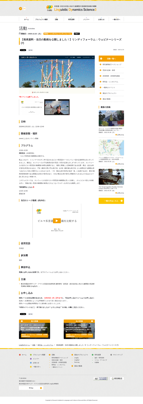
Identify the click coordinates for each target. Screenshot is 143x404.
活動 (53, 355)
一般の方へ (37, 367)
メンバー (36, 359)
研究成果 (98, 355)
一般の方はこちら (111, 201)
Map (31, 388)
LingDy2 (76, 360)
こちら (30, 187)
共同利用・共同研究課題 (59, 362)
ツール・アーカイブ (101, 360)
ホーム (24, 355)
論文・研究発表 (99, 357)
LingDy (76, 357)
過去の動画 (78, 366)
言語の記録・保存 (57, 360)
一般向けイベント (57, 367)
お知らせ (36, 363)
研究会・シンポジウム (58, 365)
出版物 (97, 362)
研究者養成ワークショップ (60, 357)
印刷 (31, 50)
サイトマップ (118, 355)
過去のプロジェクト (81, 355)
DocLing (76, 362)
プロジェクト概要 (39, 355)
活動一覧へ (111, 59)
